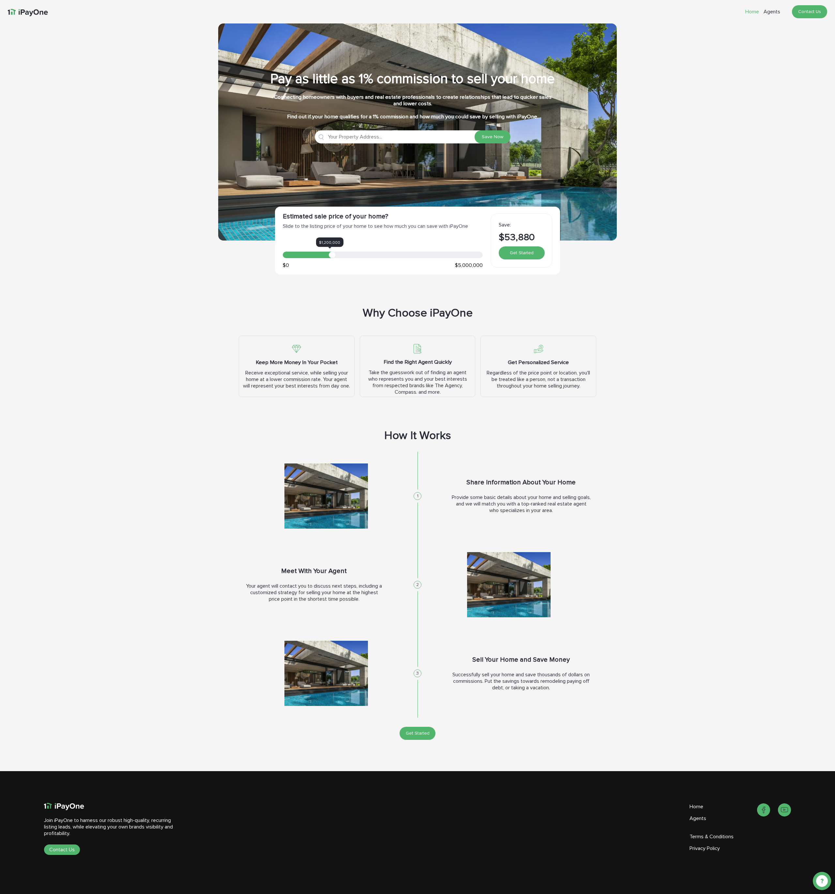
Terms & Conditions (712, 836)
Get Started (522, 253)
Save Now (492, 136)
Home (752, 11)
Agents (772, 11)
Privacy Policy (705, 848)
